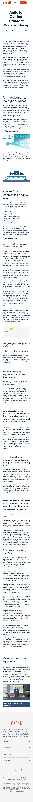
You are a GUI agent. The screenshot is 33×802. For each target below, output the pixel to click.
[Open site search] (5, 8)
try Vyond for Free (15, 681)
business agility (21, 124)
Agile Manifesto (17, 355)
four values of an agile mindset (11, 357)
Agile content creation (9, 557)
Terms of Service (7, 777)
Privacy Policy (16, 777)
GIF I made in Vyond (18, 317)
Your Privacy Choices (10, 779)
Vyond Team (11, 31)
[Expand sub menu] (29, 741)
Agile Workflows (9, 214)
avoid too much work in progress (21, 315)
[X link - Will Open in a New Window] (11, 770)
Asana (27, 345)
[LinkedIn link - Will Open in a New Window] (15, 770)
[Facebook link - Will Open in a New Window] (18, 770)
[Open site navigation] (29, 3)
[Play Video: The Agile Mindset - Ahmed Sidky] (16, 173)
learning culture (20, 577)
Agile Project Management (12, 216)
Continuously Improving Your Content (15, 223)
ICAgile (23, 107)
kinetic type (6, 160)
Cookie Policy (24, 777)
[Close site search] (30, 9)
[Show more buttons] (28, 181)
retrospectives (20, 532)
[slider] (16, 181)
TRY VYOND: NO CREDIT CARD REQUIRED (13, 704)
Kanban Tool (21, 345)
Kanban (8, 321)
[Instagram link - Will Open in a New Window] (17, 772)
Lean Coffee (24, 203)
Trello (5, 346)
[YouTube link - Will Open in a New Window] (22, 770)
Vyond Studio (26, 669)
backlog (7, 291)
